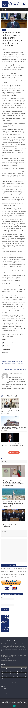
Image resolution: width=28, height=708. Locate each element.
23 (6, 676)
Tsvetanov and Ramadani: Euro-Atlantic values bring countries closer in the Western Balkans (12, 410)
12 (17, 671)
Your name (4, 603)
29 (2, 678)
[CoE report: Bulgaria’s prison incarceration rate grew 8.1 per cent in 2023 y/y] (10, 417)
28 (25, 676)
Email (3, 597)
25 (14, 676)
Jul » (16, 682)
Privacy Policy (4, 693)
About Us (3, 686)
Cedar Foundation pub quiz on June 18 (15, 369)
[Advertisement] (14, 550)
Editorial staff (4, 688)
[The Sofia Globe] (2, 9)
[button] (14, 461)
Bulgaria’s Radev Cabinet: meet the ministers (12, 525)
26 (17, 676)
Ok (14, 706)
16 (6, 673)
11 (14, 671)
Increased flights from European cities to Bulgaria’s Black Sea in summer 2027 (13, 505)
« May (12, 682)
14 (25, 671)
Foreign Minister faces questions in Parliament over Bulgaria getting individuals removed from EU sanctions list (13, 483)
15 (2, 673)
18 (14, 673)
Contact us (3, 691)
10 (10, 671)
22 (2, 676)
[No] (26, 703)
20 (21, 673)
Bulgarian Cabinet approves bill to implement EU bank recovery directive (12, 362)
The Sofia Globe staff (14, 47)
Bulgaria (4, 30)
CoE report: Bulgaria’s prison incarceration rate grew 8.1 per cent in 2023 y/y (13, 427)
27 (21, 676)
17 (10, 673)
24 (10, 676)
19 (17, 673)
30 (6, 678)
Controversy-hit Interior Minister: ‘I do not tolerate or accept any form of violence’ (13, 444)
